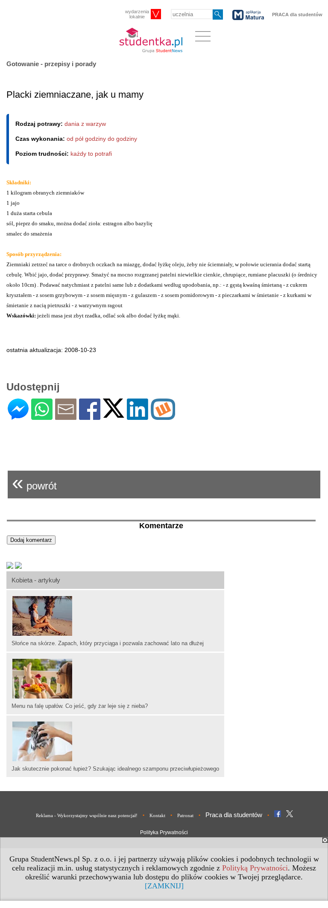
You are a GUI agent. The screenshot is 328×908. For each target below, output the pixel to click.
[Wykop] (163, 416)
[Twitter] (113, 414)
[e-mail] (65, 416)
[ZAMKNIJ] (164, 886)
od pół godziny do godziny (102, 138)
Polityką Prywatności (255, 868)
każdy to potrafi (91, 153)
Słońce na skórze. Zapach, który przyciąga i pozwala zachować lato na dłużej (108, 643)
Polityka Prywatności (164, 832)
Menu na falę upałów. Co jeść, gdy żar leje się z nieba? (80, 706)
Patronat (185, 815)
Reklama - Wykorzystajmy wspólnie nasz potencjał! (87, 815)
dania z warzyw (85, 123)
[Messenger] (18, 416)
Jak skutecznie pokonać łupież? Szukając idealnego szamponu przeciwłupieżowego (115, 768)
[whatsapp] (42, 416)
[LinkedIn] (137, 416)
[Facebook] (89, 416)
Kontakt (157, 815)
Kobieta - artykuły (36, 580)
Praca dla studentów (233, 814)
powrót (34, 482)
